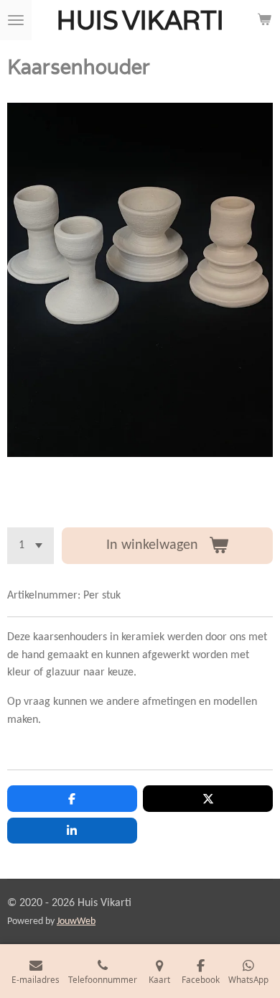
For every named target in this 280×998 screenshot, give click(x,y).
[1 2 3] (30, 545)
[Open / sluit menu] (16, 20)
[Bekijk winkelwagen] (264, 20)
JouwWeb (76, 921)
